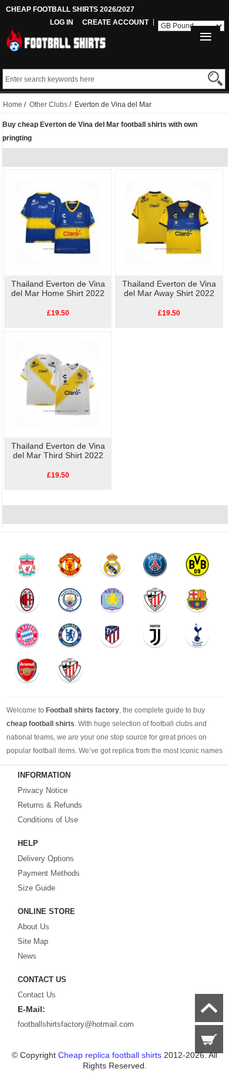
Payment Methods (49, 873)
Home (12, 104)
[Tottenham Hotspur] (197, 638)
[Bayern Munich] (27, 638)
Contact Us (37, 994)
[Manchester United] (69, 567)
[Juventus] (154, 638)
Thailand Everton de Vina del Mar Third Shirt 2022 (58, 450)
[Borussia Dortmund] (197, 567)
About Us (33, 926)
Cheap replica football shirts (109, 1055)
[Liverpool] (27, 567)
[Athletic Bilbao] (154, 602)
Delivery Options (46, 858)
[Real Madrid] (112, 567)
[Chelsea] (69, 638)
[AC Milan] (27, 602)
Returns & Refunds (50, 805)
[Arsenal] (27, 673)
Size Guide (36, 887)
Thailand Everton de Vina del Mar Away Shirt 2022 (169, 288)
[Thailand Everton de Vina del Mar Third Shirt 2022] (57, 384)
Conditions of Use (48, 819)
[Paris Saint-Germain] (154, 567)
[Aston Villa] (112, 602)
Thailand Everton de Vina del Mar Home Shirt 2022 (58, 288)
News (27, 956)
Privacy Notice (43, 790)
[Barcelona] (197, 602)
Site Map (33, 941)
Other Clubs (48, 104)
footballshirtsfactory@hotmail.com (76, 1024)
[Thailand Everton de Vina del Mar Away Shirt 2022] (168, 222)
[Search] (215, 78)
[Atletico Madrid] (112, 638)
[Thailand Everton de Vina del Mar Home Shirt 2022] (57, 222)
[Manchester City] (69, 602)
